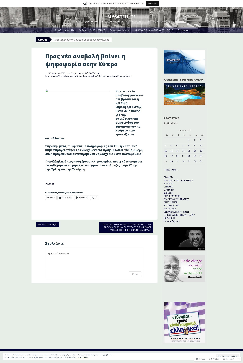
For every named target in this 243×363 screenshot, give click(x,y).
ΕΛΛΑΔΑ (169, 183)
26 (171, 161)
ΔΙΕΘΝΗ (168, 193)
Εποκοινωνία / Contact (120, 30)
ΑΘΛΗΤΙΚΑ (170, 208)
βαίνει (101, 76)
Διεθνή (85, 73)
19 (171, 156)
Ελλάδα (92, 73)
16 (195, 151)
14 (183, 151)
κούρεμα (127, 76)
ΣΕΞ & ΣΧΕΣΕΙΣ (172, 196)
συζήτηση (59, 76)
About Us (69, 30)
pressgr (49, 183)
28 (183, 161)
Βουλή (79, 76)
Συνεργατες (182, 30)
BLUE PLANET (170, 202)
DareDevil (168, 186)
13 (177, 151)
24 (201, 156)
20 (177, 156)
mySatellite (121, 17)
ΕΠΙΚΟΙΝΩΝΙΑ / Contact (176, 212)
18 (166, 156)
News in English (171, 221)
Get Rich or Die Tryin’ (47, 224)
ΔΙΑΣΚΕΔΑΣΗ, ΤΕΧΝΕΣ (176, 199)
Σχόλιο (135, 274)
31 (201, 161)
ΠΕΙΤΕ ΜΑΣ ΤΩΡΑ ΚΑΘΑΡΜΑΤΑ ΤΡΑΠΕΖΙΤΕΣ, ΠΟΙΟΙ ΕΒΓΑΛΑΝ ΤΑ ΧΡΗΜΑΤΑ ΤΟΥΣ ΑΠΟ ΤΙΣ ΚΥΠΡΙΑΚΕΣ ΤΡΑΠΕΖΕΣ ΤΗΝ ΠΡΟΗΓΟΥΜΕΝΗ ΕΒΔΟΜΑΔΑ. (127, 227)
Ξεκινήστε (152, 3)
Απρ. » (175, 170)
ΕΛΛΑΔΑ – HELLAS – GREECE (91, 30)
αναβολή (94, 76)
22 (189, 156)
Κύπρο (86, 76)
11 (166, 151)
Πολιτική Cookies (82, 357)
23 (195, 156)
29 (189, 161)
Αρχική (58, 30)
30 (195, 161)
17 (201, 151)
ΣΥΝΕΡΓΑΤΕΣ (171, 205)
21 (183, 156)
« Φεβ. (167, 170)
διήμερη (108, 76)
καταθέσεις (118, 76)
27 (177, 161)
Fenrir (73, 73)
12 (171, 151)
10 (201, 145)
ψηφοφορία (70, 76)
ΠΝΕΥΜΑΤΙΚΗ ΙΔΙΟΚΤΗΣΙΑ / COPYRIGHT (154, 30)
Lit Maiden (169, 190)
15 (189, 151)
